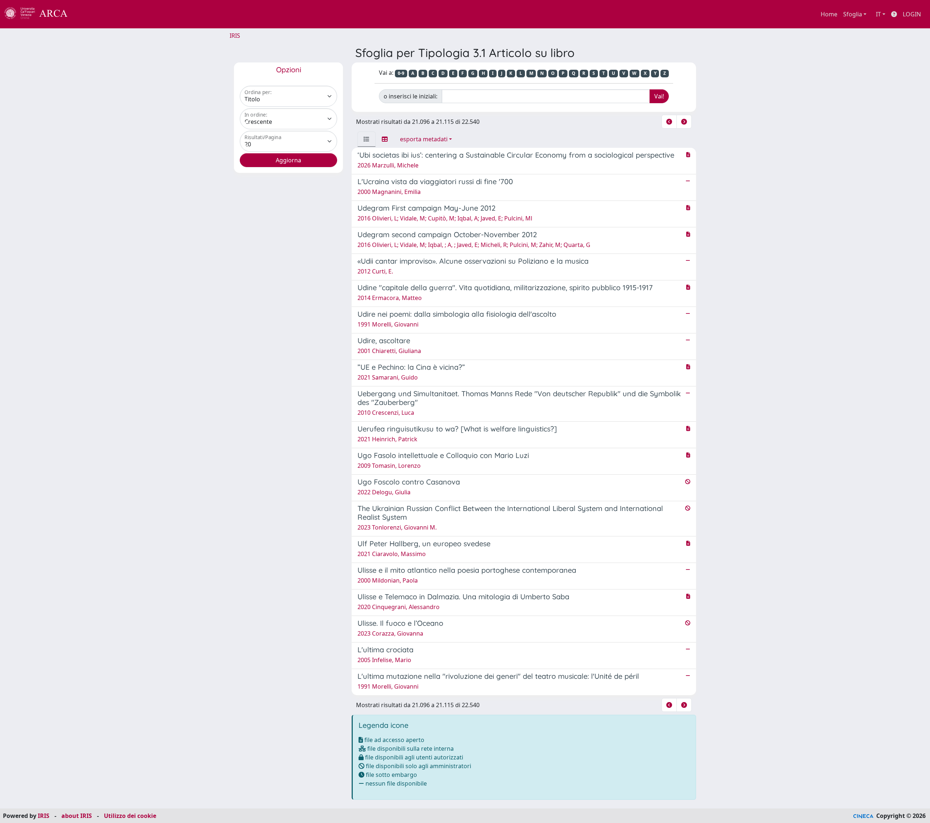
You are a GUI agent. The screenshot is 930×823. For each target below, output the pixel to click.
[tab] (366, 139)
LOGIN (912, 14)
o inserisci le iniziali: (410, 96)
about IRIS (76, 816)
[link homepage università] (87, 14)
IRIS (235, 36)
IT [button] (878, 14)
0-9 (401, 73)
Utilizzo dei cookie (130, 816)
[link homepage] (40, 14)
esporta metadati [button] (424, 139)
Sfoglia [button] (852, 14)
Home (829, 14)
